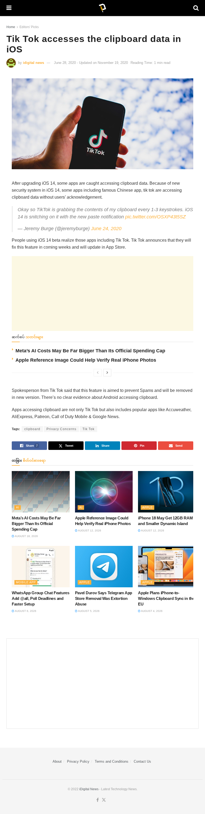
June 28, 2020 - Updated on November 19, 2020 (91, 63)
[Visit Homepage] (102, 8)
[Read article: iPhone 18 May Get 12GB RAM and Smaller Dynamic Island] (167, 491)
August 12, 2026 (89, 530)
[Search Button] (196, 8)
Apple (147, 507)
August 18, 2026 (26, 536)
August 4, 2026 (151, 610)
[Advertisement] (102, 293)
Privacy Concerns (61, 429)
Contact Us (142, 761)
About (57, 761)
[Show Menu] (8, 8)
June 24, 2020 (106, 228)
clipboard (32, 429)
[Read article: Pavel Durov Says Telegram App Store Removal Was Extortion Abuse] (104, 566)
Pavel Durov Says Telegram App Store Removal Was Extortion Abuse (103, 598)
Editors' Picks (29, 27)
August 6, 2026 (25, 610)
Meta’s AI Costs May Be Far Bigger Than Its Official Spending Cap (90, 350)
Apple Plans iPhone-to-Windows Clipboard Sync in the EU (166, 598)
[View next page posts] (107, 372)
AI (17, 507)
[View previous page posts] (98, 372)
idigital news (33, 63)
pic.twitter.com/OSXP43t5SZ (155, 216)
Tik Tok (88, 429)
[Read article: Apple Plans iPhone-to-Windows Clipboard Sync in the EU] (167, 566)
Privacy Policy (78, 761)
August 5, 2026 (88, 610)
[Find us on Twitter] (104, 800)
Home (10, 27)
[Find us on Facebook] (97, 800)
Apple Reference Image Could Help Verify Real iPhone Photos (85, 360)
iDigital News (88, 789)
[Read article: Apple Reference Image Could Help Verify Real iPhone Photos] (104, 491)
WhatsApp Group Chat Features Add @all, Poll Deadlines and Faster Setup (40, 598)
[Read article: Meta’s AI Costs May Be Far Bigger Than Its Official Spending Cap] (41, 491)
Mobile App (26, 582)
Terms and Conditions (111, 761)
